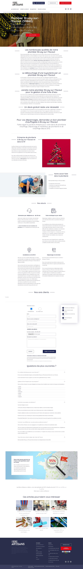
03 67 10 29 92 (32, 35)
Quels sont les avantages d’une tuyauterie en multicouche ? (24, 513)
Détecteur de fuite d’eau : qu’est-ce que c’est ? (41, 512)
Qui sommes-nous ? (15, 9)
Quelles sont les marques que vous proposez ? (28, 381)
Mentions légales (30, 566)
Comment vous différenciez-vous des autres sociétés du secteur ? (33, 422)
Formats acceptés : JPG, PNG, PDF (33, 331)
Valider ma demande (49, 351)
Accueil (4, 12)
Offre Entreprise (39, 553)
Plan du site (57, 566)
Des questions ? (33, 9)
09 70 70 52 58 (40, 3)
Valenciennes (53, 60)
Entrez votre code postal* (32, 323)
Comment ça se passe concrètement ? (27, 402)
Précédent (30, 351)
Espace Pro (50, 544)
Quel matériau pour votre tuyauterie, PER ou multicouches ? (59, 530)
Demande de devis (17, 35)
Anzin (32, 60)
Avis (37, 557)
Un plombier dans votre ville (53, 548)
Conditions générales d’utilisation (39, 566)
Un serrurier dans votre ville (53, 556)
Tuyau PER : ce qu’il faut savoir (41, 529)
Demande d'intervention (66, 548)
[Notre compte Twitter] (70, 9)
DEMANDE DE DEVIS (66, 544)
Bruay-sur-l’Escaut (38, 68)
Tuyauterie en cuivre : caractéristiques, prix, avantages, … (24, 530)
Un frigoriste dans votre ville (53, 560)
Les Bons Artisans (16, 566)
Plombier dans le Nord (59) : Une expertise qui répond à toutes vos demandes (22, 12)
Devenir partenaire (39, 555)
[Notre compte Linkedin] (65, 9)
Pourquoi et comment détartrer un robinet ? (59, 512)
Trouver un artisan (42, 9)
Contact (37, 559)
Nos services (50, 562)
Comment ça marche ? (24, 9)
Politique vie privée (31, 567)
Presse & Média (39, 551)
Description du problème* (32, 336)
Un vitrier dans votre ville (53, 558)
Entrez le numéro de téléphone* (33, 318)
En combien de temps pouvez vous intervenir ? (28, 372)
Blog (37, 550)
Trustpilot (7, 297)
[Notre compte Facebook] (68, 9)
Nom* (28, 313)
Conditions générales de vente (49, 566)
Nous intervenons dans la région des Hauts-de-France (30, 437)
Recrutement (50, 546)
